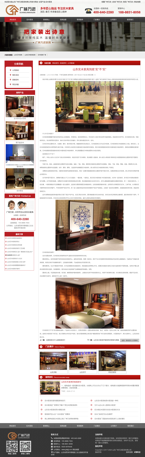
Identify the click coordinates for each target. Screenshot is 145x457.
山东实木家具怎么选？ (14, 255)
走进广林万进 (117, 2)
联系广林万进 (128, 2)
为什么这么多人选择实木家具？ (105, 405)
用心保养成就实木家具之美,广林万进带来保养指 (61, 418)
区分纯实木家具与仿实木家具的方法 (107, 409)
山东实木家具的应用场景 (14, 245)
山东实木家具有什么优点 (14, 258)
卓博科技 (137, 452)
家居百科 (15, 79)
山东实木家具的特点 (13, 241)
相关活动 (15, 75)
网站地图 (137, 2)
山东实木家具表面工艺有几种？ (16, 262)
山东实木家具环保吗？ (14, 269)
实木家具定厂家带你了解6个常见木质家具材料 (61, 405)
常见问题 (15, 84)
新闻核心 (46, 19)
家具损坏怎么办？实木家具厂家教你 (57, 414)
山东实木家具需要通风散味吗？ (16, 265)
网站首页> (56, 63)
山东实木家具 (18, 55)
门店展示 (97, 19)
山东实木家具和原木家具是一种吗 (106, 400)
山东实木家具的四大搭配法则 (55, 409)
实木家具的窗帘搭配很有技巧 (55, 400)
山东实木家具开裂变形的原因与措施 (106, 340)
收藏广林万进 (106, 2)
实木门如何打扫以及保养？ (104, 414)
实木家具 (30, 19)
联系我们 (130, 19)
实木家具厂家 (42, 55)
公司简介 (113, 19)
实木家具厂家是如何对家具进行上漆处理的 (109, 418)
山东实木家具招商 (30, 55)
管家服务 (80, 19)
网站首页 (13, 19)
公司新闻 (15, 70)
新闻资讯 (63, 63)
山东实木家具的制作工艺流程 (16, 248)
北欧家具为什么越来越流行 (55, 340)
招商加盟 (63, 19)
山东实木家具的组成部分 (14, 238)
